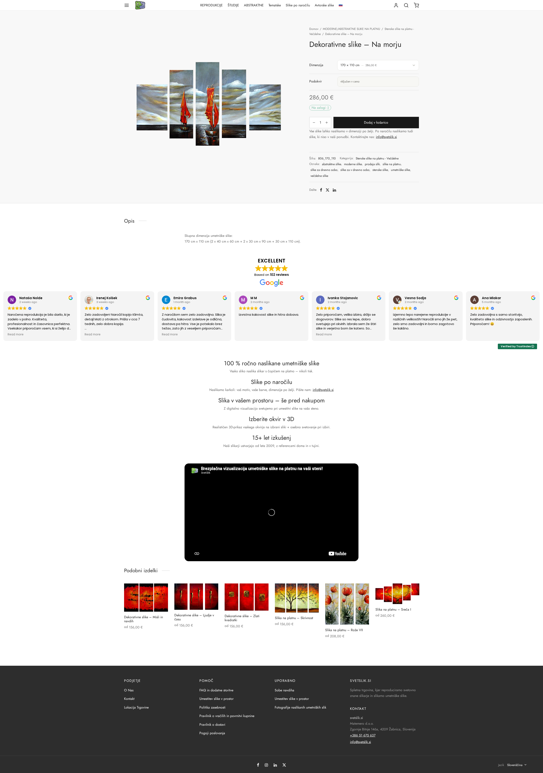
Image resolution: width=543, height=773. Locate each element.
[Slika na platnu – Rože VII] (347, 604)
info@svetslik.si (386, 136)
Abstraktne (254, 5)
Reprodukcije (211, 5)
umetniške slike (400, 170)
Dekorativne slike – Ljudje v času (194, 617)
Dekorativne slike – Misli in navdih (143, 619)
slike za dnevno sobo (324, 170)
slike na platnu (392, 164)
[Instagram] (266, 765)
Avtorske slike (324, 5)
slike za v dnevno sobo (354, 170)
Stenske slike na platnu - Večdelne (377, 158)
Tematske (275, 5)
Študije (233, 5)
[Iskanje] (406, 5)
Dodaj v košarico (376, 122)
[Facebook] (321, 190)
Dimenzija (316, 65)
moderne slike (353, 164)
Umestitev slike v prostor (216, 698)
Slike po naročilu (298, 5)
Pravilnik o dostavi (212, 724)
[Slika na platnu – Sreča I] (397, 593)
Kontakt (129, 698)
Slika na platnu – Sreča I (393, 609)
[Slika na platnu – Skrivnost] (297, 598)
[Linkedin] (334, 190)
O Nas (128, 690)
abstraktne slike (331, 164)
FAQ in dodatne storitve (216, 690)
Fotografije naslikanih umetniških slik (300, 707)
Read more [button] (16, 334)
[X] (327, 190)
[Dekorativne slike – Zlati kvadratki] (247, 597)
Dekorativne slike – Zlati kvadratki (242, 618)
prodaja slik (372, 164)
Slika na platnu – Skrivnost (294, 617)
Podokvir (315, 81)
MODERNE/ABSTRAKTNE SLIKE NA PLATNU (351, 29)
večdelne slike (319, 176)
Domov (313, 29)
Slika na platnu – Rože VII (344, 630)
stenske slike (380, 170)
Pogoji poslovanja (212, 733)
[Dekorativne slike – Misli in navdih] (146, 597)
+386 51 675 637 (362, 735)
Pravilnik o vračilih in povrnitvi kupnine (226, 715)
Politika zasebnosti (212, 707)
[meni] (126, 5)
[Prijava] (396, 5)
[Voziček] (416, 5)
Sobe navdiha (284, 690)
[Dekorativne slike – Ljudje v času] (196, 596)
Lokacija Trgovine (136, 707)
